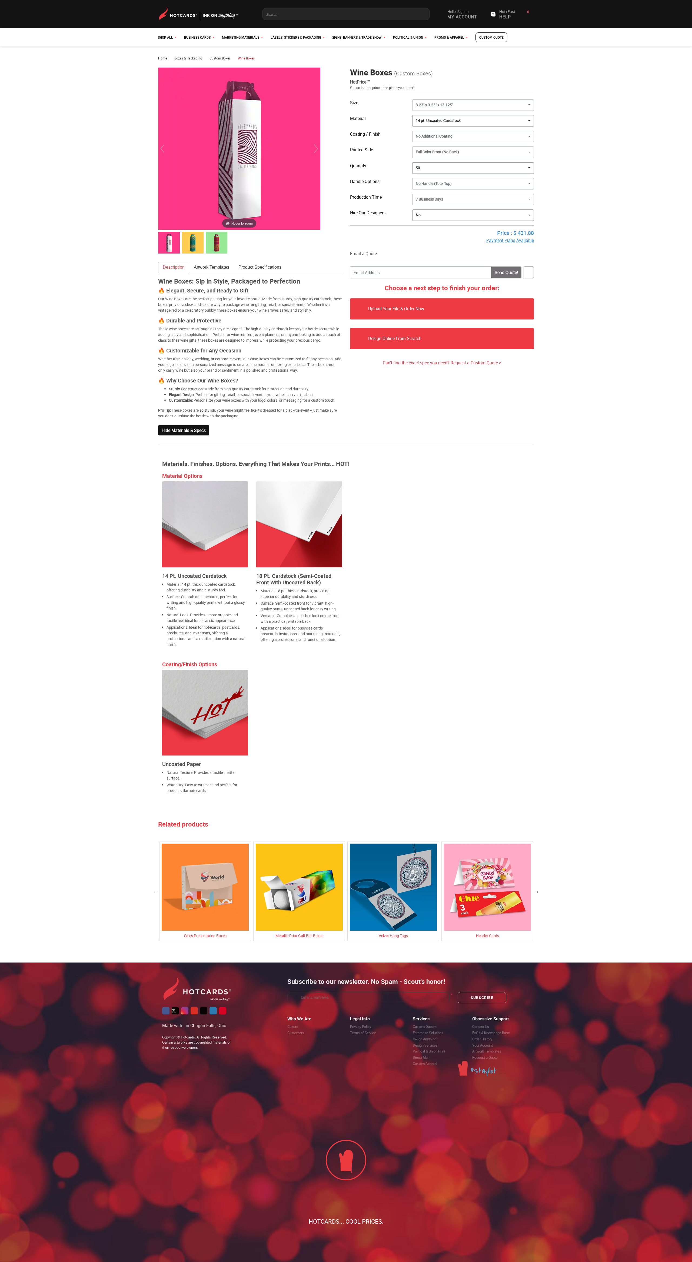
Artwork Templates (211, 267)
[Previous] (162, 148)
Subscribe (482, 997)
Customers (295, 1032)
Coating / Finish (365, 134)
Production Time (366, 197)
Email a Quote (363, 254)
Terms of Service (363, 1032)
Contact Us (480, 1026)
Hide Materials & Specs (184, 430)
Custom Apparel (425, 1063)
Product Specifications (259, 267)
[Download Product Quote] (529, 272)
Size (354, 103)
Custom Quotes (425, 1026)
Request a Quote (485, 1057)
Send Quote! (506, 272)
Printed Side (361, 150)
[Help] (388, 213)
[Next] (316, 148)
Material (358, 118)
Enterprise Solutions (428, 1032)
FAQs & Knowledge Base (491, 1032)
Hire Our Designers (367, 213)
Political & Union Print (429, 1051)
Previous (155, 891)
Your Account (482, 1045)
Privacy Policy (360, 1026)
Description (174, 267)
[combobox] (473, 120)
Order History (482, 1039)
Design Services (425, 1045)
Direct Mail (421, 1057)
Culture (292, 1026)
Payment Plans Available (510, 240)
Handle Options (365, 181)
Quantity (358, 166)
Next (536, 891)
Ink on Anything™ (425, 1039)
